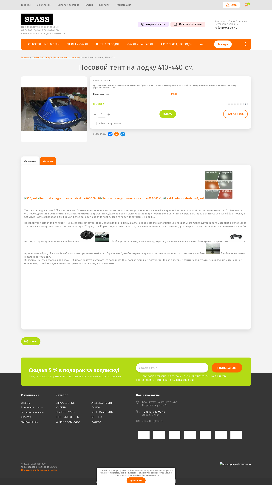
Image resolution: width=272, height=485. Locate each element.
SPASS (173, 94)
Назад (33, 341)
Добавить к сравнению (109, 123)
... (201, 43)
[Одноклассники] (116, 134)
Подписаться (226, 368)
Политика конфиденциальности (39, 470)
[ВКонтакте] (110, 134)
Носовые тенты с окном (66, 57)
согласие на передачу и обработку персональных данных (189, 376)
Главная (25, 57)
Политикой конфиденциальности (174, 379)
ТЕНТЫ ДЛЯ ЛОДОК (41, 57)
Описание (30, 161)
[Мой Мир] (122, 134)
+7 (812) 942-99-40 (226, 27)
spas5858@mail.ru (152, 421)
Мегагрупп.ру (244, 464)
